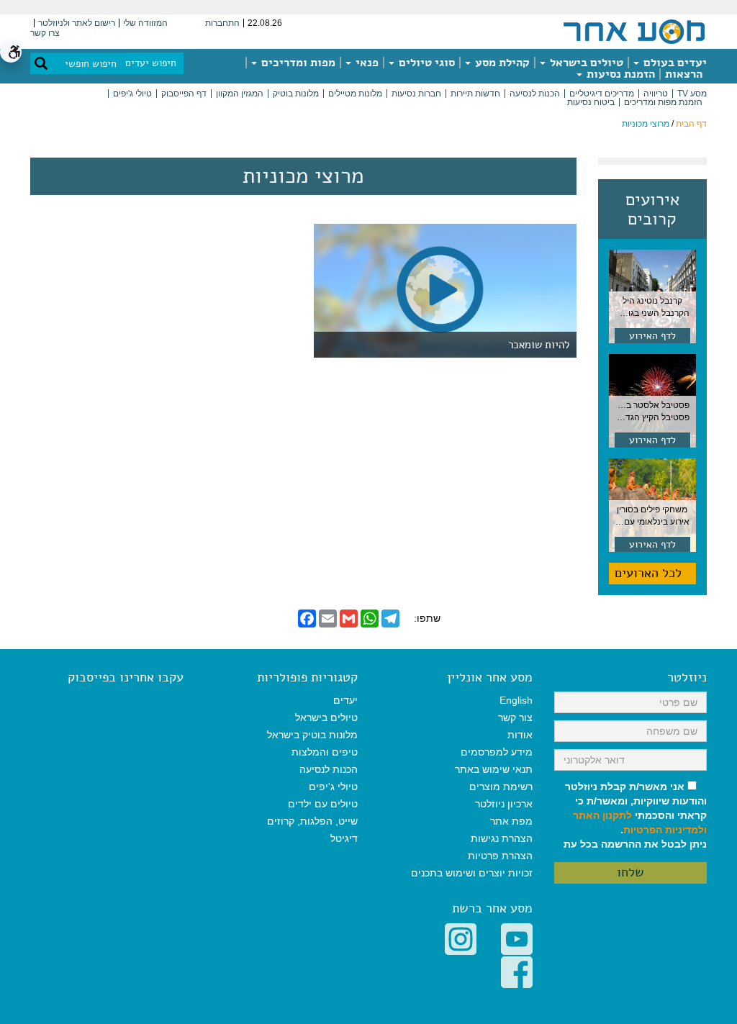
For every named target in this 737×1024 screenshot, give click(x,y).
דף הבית (691, 124)
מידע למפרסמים (497, 752)
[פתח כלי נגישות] (11, 52)
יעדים (345, 700)
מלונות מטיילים (355, 93)
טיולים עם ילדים (323, 804)
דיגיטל (344, 838)
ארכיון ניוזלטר (504, 804)
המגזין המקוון (239, 93)
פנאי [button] (366, 62)
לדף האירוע (652, 336)
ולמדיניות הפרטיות (665, 829)
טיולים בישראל (585, 62)
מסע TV (692, 93)
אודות (520, 734)
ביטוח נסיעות (591, 102)
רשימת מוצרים (501, 786)
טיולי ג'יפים (132, 93)
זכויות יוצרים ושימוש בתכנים (472, 873)
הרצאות (683, 74)
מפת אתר (511, 821)
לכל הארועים (648, 572)
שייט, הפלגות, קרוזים (312, 821)
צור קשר (515, 717)
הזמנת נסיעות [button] (619, 74)
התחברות (222, 23)
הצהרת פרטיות (500, 855)
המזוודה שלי (145, 23)
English (516, 700)
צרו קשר (45, 33)
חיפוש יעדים (150, 63)
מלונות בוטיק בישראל (312, 734)
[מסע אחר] (634, 31)
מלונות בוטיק (296, 93)
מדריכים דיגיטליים (601, 93)
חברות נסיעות (416, 93)
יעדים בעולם (674, 62)
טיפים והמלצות (324, 752)
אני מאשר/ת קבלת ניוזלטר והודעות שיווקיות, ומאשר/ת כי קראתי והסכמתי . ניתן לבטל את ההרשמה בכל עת (635, 815)
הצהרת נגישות (502, 838)
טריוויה (655, 93)
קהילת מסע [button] (501, 62)
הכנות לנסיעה (535, 93)
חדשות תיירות (475, 93)
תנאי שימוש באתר (494, 769)
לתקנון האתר (602, 815)
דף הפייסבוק (184, 93)
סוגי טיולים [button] (425, 62)
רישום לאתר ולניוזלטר (76, 23)
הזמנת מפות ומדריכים (663, 102)
